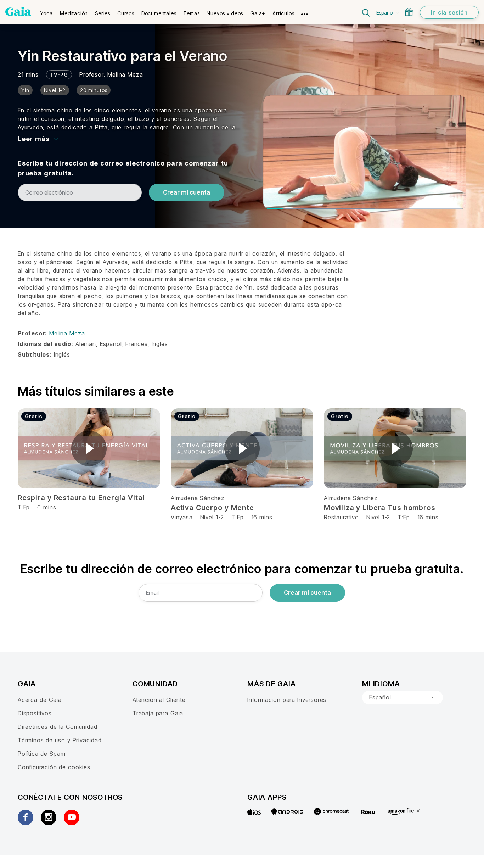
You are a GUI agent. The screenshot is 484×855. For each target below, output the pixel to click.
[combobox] (402, 698)
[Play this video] (89, 448)
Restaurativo (341, 517)
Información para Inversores (286, 699)
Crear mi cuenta (186, 192)
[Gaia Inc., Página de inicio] (18, 11)
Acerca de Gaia (40, 699)
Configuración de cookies (54, 767)
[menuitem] (46, 11)
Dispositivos (35, 713)
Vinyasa (183, 517)
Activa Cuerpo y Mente (212, 507)
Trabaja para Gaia (158, 713)
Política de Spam (41, 753)
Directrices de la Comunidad (57, 726)
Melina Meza (125, 74)
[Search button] (366, 12)
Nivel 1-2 (212, 517)
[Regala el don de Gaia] (409, 12)
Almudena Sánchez (198, 498)
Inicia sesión (449, 12)
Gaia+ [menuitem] (257, 13)
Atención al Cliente (159, 699)
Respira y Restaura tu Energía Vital (81, 497)
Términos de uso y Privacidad (60, 740)
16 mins (261, 517)
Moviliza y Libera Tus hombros (379, 507)
